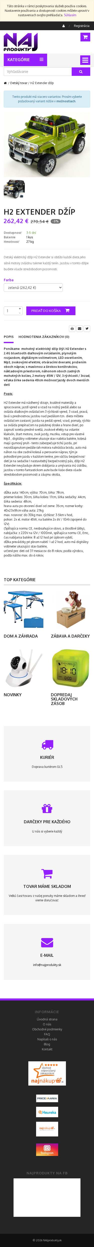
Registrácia (81, 26)
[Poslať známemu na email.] (79, 328)
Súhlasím (70, 15)
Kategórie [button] (19, 59)
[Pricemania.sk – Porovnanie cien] (47, 1073)
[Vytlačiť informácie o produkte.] (72, 328)
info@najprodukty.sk (47, 965)
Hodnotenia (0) (44, 337)
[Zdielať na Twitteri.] (87, 328)
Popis (9, 337)
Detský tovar (18, 83)
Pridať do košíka (46, 311)
